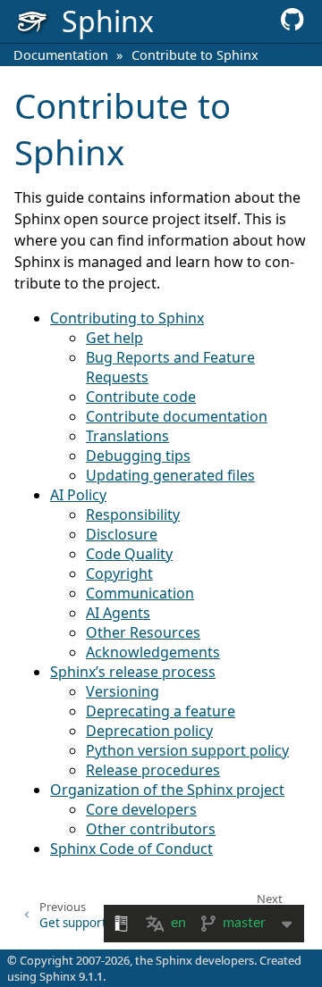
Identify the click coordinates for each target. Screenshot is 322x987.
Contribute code (141, 396)
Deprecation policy (149, 730)
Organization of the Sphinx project (167, 789)
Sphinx (57, 976)
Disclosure (121, 534)
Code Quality (129, 554)
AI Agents (118, 613)
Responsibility (133, 514)
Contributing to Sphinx (127, 318)
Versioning (122, 691)
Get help (114, 337)
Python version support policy (187, 750)
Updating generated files (170, 475)
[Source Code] (292, 25)
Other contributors (151, 829)
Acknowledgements (153, 652)
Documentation (60, 54)
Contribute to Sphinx (194, 54)
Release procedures (153, 770)
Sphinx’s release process (133, 672)
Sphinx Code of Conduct (131, 848)
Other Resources (143, 632)
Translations (127, 436)
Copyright (119, 573)
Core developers (141, 809)
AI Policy (78, 495)
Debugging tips (138, 455)
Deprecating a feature (160, 711)
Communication (140, 593)
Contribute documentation (176, 416)
